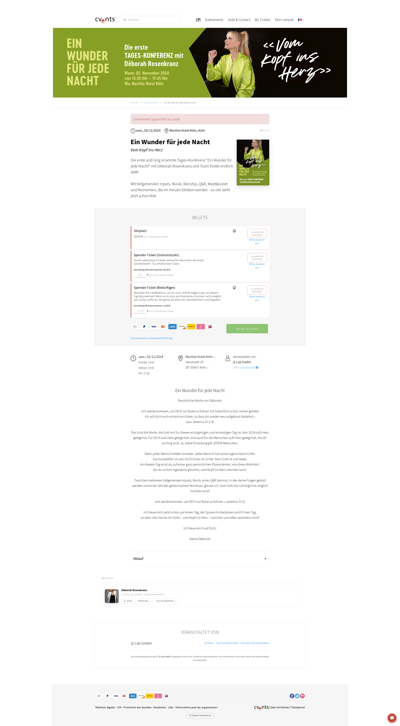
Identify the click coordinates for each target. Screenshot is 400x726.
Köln (203, 367)
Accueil (134, 102)
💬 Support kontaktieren (200, 716)
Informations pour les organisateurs (196, 707)
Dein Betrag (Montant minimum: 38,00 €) (152, 269)
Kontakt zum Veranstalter (255, 642)
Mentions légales (105, 707)
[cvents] (106, 19)
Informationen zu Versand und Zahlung (151, 338)
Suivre (129, 601)
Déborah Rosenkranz (134, 590)
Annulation (159, 707)
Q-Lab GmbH (141, 643)
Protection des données (137, 707)
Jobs (170, 707)
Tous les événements (165, 601)
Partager (265, 130)
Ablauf (138, 558)
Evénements (151, 102)
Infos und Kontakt (244, 367)
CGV (119, 707)
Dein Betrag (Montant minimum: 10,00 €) (152, 305)
